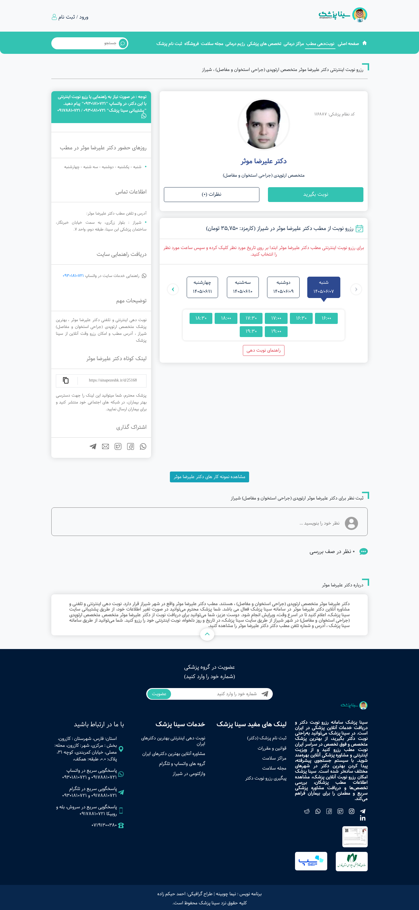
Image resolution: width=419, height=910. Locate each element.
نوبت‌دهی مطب (320, 43)
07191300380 (104, 825)
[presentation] (356, 289)
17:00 (276, 318)
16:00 (326, 318)
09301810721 (73, 276)
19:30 (251, 331)
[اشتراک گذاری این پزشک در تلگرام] (90, 448)
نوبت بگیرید (315, 194)
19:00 (276, 331)
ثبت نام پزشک (169, 44)
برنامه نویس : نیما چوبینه (239, 893)
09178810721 (104, 777)
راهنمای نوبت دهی (264, 350)
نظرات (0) (211, 194)
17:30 (251, 318)
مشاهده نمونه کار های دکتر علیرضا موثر (209, 476)
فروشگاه (191, 43)
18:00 (226, 318)
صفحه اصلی (348, 43)
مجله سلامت (212, 43)
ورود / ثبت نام (73, 17)
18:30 (201, 318)
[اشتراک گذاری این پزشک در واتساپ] (141, 448)
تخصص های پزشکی (264, 43)
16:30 (301, 318)
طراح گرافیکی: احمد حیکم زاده (185, 893)
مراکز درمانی (294, 43)
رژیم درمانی (235, 43)
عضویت (159, 693)
